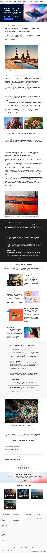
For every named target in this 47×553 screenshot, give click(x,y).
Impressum (34, 550)
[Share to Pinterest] (24, 468)
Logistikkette (2, 539)
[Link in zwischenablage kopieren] (28, 468)
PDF (1, 521)
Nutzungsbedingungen (33, 551)
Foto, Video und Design (8, 1)
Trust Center (2, 540)
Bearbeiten (24, 1)
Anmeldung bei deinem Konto (4, 530)
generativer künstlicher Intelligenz (20, 75)
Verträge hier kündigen (39, 550)
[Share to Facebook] (18, 468)
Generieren (19, 1)
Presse (2, 535)
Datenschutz (43, 550)
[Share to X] (20, 468)
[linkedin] (13, 550)
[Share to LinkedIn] (22, 468)
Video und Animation (3, 520)
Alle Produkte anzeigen (4, 526)
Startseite (2, 3)
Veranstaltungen (3, 534)
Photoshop (14, 141)
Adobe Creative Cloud (6, 3)
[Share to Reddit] (26, 468)
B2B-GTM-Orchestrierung (16, 521)
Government (26, 519)
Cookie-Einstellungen (39, 551)
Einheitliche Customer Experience (17, 519)
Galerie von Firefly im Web (21, 373)
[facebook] (8, 550)
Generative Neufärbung (11, 298)
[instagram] (10, 550)
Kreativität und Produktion (16, 520)
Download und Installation (40, 517)
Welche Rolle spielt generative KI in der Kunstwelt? (12, 459)
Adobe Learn (38, 519)
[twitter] (11, 550)
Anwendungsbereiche (15, 155)
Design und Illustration (4, 519)
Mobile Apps (30, 1)
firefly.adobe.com (33, 351)
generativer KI (36, 34)
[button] (45, 1)
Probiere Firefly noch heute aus (11, 435)
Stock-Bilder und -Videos (4, 525)
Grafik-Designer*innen (14, 333)
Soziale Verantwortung (4, 536)
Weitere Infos (23, 480)
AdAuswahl (44, 551)
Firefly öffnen (41, 1)
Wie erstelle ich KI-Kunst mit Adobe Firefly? (11, 452)
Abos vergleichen (36, 1)
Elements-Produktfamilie (4, 524)
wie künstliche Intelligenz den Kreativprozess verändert (31, 177)
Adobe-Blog (2, 544)
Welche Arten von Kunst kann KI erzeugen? (11, 449)
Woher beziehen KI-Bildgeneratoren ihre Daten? (12, 446)
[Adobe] (2, 1)
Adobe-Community (39, 518)
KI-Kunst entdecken (8, 19)
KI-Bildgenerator (33, 36)
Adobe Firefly (14, 1)
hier (34, 352)
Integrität (2, 541)
